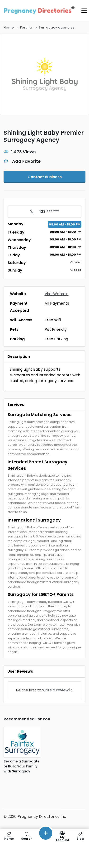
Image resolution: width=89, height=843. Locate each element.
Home (9, 27)
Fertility (26, 27)
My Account (62, 838)
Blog (80, 838)
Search (27, 838)
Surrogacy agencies (57, 27)
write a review (55, 690)
